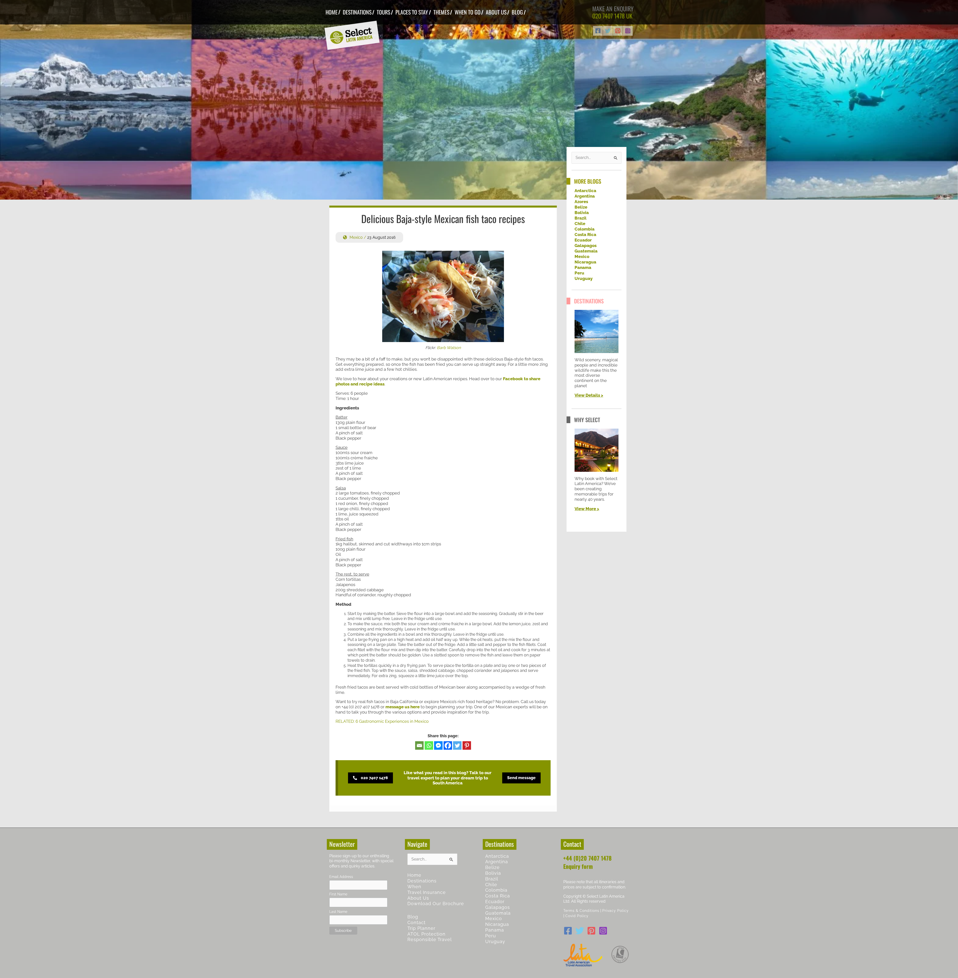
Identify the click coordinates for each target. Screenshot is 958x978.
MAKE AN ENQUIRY (613, 8)
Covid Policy (577, 916)
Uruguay (584, 278)
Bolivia (582, 212)
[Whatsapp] (429, 745)
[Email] (419, 745)
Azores (581, 201)
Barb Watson (449, 347)
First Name (338, 894)
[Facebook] (598, 31)
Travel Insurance (426, 892)
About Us (418, 898)
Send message (521, 777)
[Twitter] (608, 31)
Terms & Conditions (581, 910)
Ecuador (583, 240)
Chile (580, 223)
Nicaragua (585, 261)
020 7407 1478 (608, 15)
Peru (579, 272)
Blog (412, 916)
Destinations (422, 880)
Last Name (338, 911)
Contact (416, 922)
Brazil (581, 218)
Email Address (341, 876)
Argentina (585, 196)
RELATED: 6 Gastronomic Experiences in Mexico (382, 721)
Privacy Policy (615, 910)
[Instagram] (628, 31)
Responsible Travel (429, 939)
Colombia (585, 229)
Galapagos (586, 245)
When (414, 886)
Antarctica (585, 190)
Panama (583, 267)
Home (414, 875)
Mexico (356, 237)
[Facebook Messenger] (438, 745)
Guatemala (586, 250)
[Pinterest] (618, 31)
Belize (581, 207)
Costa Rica (585, 234)
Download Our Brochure (435, 903)
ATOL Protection (426, 934)
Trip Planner (421, 928)
